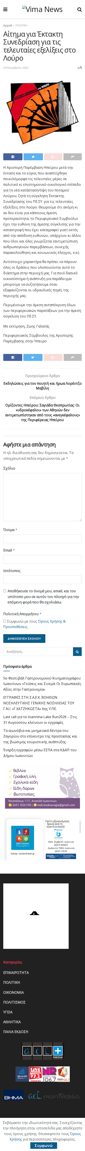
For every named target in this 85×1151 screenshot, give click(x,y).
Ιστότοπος (11, 570)
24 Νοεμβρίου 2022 (16, 68)
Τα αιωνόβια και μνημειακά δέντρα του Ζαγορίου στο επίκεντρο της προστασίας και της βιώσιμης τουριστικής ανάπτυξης (40, 736)
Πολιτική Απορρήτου (22, 613)
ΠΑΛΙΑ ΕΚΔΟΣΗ (15, 1031)
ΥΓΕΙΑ (7, 1012)
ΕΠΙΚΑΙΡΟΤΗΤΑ (16, 972)
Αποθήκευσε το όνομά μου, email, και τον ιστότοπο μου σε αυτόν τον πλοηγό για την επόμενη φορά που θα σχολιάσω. (43, 597)
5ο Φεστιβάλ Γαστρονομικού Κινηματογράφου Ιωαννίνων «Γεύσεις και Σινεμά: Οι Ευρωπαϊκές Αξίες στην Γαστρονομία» (42, 684)
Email (9, 550)
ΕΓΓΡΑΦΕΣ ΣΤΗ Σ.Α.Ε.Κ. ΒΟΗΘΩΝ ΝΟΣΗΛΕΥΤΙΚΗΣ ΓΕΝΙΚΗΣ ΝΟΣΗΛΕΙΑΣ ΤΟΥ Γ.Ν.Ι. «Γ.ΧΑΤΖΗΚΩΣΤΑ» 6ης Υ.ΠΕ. (38, 703)
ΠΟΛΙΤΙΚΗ (21, 25)
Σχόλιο (9, 468)
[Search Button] (77, 651)
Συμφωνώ (44, 1145)
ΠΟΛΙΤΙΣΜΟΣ (14, 1002)
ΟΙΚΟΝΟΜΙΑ (13, 992)
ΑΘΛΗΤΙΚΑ (12, 1022)
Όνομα (10, 529)
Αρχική (7, 25)
